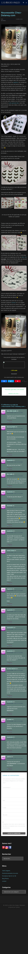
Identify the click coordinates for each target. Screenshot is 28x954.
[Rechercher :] (12, 858)
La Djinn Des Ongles (8, 19)
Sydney (18, 907)
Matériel (3, 20)
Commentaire (7, 787)
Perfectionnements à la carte (10, 873)
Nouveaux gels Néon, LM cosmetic (14, 389)
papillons (15, 82)
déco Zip (24, 257)
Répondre (9, 421)
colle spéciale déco (14, 103)
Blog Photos (5, 878)
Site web (5, 815)
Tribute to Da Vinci (13, 393)
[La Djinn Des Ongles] (11, 2)
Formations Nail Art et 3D (9, 876)
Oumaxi (14, 302)
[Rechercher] (23, 2)
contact (4, 881)
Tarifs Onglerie (6, 870)
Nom (4, 800)
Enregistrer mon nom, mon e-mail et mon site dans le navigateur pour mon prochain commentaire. (14, 826)
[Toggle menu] (26, 3)
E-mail (4, 807)
